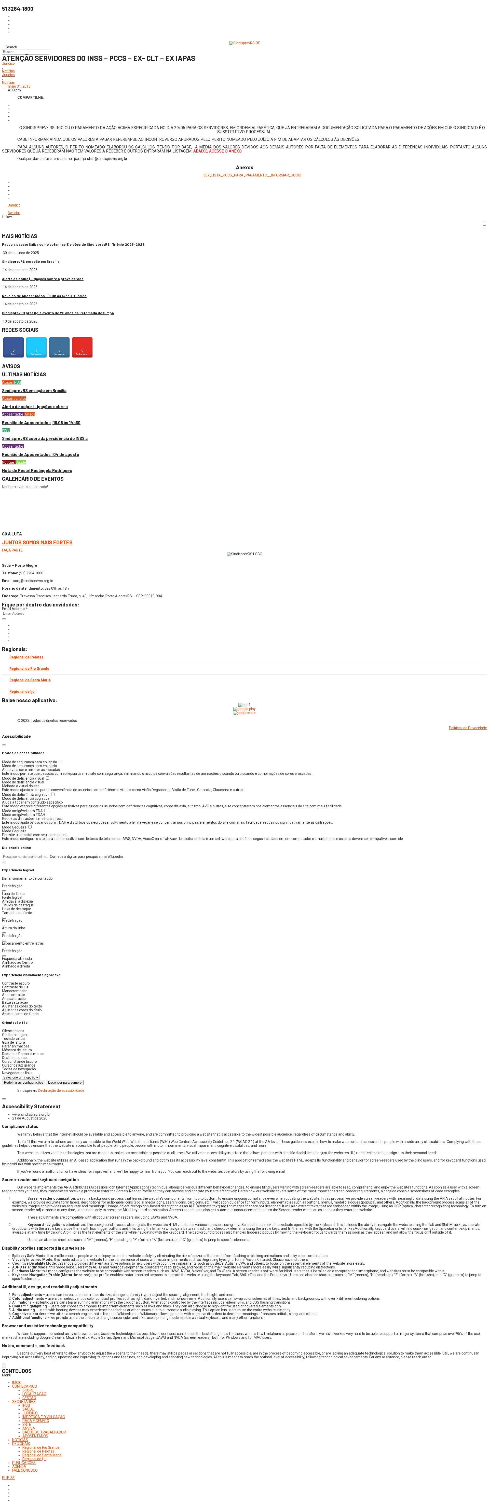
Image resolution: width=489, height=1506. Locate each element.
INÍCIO (17, 1382)
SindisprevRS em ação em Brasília (31, 261)
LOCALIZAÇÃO (34, 1394)
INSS (17, 382)
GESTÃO (29, 1398)
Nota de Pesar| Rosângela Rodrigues (37, 470)
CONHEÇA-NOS (24, 1386)
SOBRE (28, 1390)
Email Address (15, 609)
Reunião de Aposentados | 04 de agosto (40, 454)
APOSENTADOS (35, 1436)
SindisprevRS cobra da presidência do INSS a (45, 438)
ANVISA (28, 1428)
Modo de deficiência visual (23, 778)
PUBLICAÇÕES (24, 1463)
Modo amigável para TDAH (24, 811)
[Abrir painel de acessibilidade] (4, 1365)
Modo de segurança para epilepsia (30, 762)
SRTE (26, 1424)
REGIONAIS (21, 1444)
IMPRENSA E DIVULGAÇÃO (43, 1417)
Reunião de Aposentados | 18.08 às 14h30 (41, 422)
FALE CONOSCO (25, 1470)
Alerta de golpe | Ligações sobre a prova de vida (43, 279)
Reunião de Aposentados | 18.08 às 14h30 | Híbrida (44, 296)
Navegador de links (17, 1073)
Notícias (8, 71)
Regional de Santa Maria (30, 680)
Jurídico (8, 63)
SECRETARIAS (24, 1402)
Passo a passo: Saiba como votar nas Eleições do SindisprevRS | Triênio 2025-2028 (73, 244)
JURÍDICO (30, 1413)
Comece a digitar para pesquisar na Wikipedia (86, 856)
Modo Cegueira (14, 827)
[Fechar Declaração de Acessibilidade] (4, 1099)
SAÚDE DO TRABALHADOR (44, 1432)
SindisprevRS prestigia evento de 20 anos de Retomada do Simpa (58, 313)
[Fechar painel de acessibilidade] (4, 745)
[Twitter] (13, 633)
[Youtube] (13, 637)
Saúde (21, 462)
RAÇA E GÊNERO (35, 1421)
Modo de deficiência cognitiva (26, 795)
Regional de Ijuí (22, 691)
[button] (4, 862)
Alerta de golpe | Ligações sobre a (35, 406)
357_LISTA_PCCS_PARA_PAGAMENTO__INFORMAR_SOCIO (252, 175)
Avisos (7, 382)
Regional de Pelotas (26, 657)
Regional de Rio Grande (29, 669)
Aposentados (13, 414)
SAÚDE (28, 1409)
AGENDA (19, 1466)
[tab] (244, 657)
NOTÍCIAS (20, 1440)
